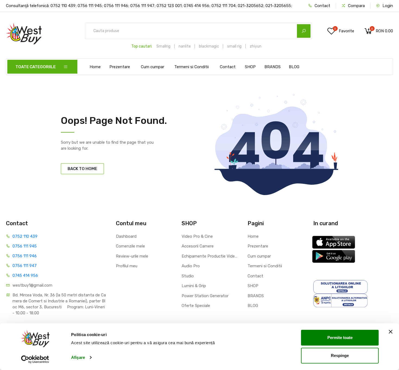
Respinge (340, 355)
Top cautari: (141, 46)
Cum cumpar (152, 66)
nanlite (185, 46)
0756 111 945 (24, 246)
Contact (322, 5)
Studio (188, 276)
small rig (234, 46)
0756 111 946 (24, 255)
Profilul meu (126, 266)
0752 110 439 (24, 236)
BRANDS (272, 66)
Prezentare (119, 66)
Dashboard (126, 236)
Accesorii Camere (198, 246)
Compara (356, 5)
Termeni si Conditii (191, 66)
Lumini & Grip (194, 285)
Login (387, 5)
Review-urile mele (132, 256)
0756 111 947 (24, 265)
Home (95, 66)
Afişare (78, 357)
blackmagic (209, 46)
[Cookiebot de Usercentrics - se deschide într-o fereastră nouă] (35, 359)
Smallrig (163, 46)
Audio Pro (191, 266)
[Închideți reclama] (390, 332)
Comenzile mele (130, 246)
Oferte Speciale (196, 305)
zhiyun (255, 46)
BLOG (294, 66)
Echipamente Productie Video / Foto (210, 256)
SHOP (250, 66)
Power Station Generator (205, 295)
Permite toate (340, 337)
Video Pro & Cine (197, 236)
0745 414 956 (25, 275)
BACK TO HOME (82, 168)
